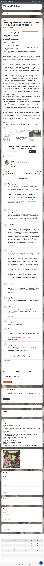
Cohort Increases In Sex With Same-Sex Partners (8, 138)
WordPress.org (7, 519)
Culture (4, 20)
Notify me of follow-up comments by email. (12, 376)
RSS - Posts (5, 527)
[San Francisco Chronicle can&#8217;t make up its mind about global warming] (22, 135)
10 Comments (20, 27)
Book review (5, 476)
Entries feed (6, 514)
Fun (3, 483)
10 (2, 548)
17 (2, 550)
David (6, 425)
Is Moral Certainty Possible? (15, 442)
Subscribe (32, 151)
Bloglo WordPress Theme (33, 564)
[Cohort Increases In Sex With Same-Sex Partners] (9, 133)
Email (17, 371)
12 (14, 548)
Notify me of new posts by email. (10, 378)
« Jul (3, 558)
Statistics (4, 492)
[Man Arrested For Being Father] (35, 133)
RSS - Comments (6, 529)
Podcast (4, 487)
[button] (13, 166)
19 (14, 550)
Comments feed (7, 517)
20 (20, 550)
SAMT (4, 489)
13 (20, 548)
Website (30, 371)
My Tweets (5, 415)
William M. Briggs (11, 6)
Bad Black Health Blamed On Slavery (20, 420)
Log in (5, 512)
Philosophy (5, 485)
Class (4, 478)
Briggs (12, 161)
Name (4, 371)
